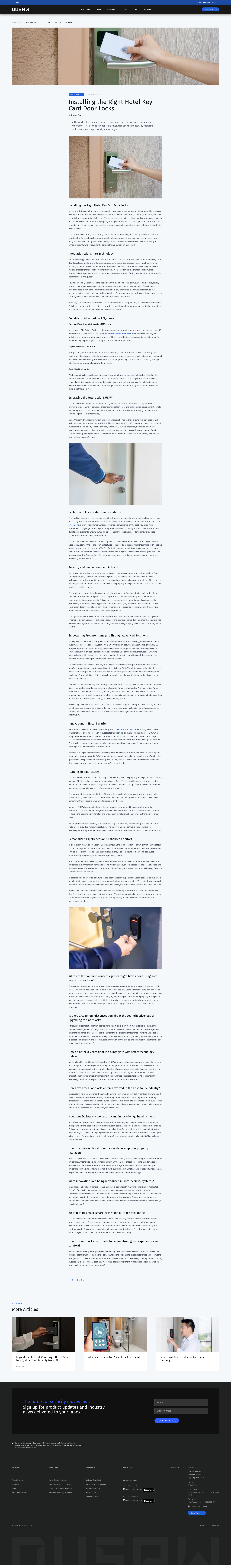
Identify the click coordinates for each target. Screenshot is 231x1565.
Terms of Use (204, 1525)
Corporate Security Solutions (60, 1488)
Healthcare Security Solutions (60, 1492)
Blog (21, 22)
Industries (111, 9)
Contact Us (16, 2)
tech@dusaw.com (195, 1474)
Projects (126, 9)
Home (14, 22)
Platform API (91, 1492)
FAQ (136, 9)
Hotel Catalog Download (96, 1484)
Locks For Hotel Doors (124, 729)
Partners (147, 9)
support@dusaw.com (196, 1478)
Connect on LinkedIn (199, 1506)
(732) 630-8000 (193, 1485)
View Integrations (93, 1488)
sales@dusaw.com (195, 1471)
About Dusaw (17, 1480)
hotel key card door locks (119, 333)
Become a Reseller (19, 1492)
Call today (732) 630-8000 (209, 2)
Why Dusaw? (86, 9)
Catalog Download (93, 1480)
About (99, 9)
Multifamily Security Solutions (60, 1484)
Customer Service (130, 1480)
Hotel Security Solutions (58, 1480)
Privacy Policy (215, 1525)
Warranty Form (92, 1496)
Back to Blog (79, 1280)
